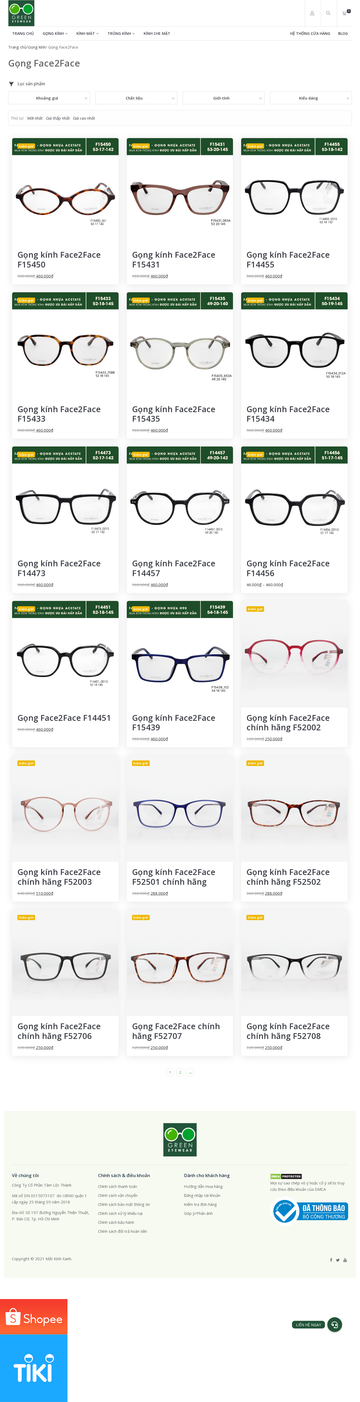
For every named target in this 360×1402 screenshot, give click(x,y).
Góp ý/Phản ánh (198, 1213)
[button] (334, 1324)
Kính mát (85, 33)
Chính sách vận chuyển (118, 1195)
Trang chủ (23, 33)
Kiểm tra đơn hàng (200, 1204)
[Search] (328, 13)
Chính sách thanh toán (117, 1186)
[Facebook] (331, 1260)
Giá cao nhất (84, 118)
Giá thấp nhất (58, 118)
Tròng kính (119, 33)
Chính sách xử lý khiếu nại (120, 1213)
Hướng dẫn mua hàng (203, 1186)
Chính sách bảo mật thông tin (124, 1204)
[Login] (312, 13)
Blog (343, 33)
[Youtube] (345, 1260)
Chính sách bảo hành (116, 1222)
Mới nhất (35, 118)
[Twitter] (338, 1260)
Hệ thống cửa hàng (310, 33)
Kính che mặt (157, 33)
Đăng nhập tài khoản (202, 1195)
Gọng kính (53, 33)
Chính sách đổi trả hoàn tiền (122, 1231)
